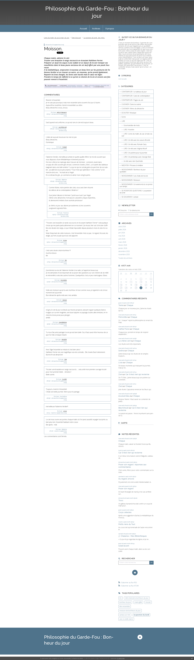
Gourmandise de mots (132, 125)
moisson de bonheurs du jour (130, 610)
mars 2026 (122, 242)
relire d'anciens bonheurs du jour (137, 598)
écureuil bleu (124, 396)
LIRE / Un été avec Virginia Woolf (135, 148)
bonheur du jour (125, 602)
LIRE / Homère (129, 129)
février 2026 (122, 245)
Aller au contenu (7, 2)
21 (146, 285)
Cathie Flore (123, 329)
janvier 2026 (122, 248)
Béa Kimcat (123, 408)
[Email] (135, 572)
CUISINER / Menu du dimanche (133, 108)
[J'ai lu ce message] (192, 658)
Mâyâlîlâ (64, 339)
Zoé (65, 359)
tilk (66, 260)
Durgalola (64, 280)
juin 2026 (121, 233)
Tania (120, 305)
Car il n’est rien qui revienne (137, 374)
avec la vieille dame (126, 619)
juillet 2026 (122, 230)
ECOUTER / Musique (129, 113)
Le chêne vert (63, 127)
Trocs (120, 500)
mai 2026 (121, 236)
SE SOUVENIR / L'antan (130, 197)
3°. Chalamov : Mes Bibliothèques (132, 536)
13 (141, 282)
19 (136, 285)
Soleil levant (123, 546)
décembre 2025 (124, 251)
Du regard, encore (126, 479)
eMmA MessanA (62, 112)
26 (136, 288)
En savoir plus (120, 658)
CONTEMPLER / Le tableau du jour (134, 92)
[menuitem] (83, 28)
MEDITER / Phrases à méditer (132, 165)
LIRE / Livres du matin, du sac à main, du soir (137, 135)
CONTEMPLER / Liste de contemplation (136, 96)
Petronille (122, 317)
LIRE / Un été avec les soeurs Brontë (137, 140)
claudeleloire (63, 322)
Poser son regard (125, 488)
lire (120, 598)
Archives (96, 28)
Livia (120, 362)
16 (121, 285)
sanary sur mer (124, 615)
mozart (148, 602)
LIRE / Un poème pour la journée (135, 153)
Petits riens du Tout (126, 524)
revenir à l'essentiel (84, 87)
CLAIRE (64, 379)
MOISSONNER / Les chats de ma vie (135, 176)
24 (126, 288)
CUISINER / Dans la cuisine (131, 104)
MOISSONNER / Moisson (75, 85)
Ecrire (124, 117)
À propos (109, 28)
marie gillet (138, 602)
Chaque (130, 305)
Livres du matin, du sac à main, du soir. (56, 38)
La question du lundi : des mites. (94, 38)
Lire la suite (122, 79)
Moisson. (53, 48)
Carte (124, 423)
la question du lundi (141, 615)
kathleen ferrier (94, 85)
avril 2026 (121, 239)
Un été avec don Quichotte (133, 161)
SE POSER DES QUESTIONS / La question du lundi (135, 192)
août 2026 (122, 227)
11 (131, 282)
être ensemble (124, 606)
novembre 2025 (124, 254)
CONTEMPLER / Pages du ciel (132, 100)
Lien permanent (52, 85)
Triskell (64, 147)
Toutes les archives (125, 258)
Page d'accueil (76, 38)
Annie (65, 240)
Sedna (121, 351)
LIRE (123, 121)
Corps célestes (124, 512)
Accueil (83, 28)
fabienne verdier (70, 87)
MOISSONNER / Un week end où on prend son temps (136, 185)
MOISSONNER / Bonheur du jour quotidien (133, 170)
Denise (65, 300)
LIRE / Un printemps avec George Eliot (137, 157)
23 (121, 288)
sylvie (65, 411)
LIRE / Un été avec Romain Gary (135, 144)
